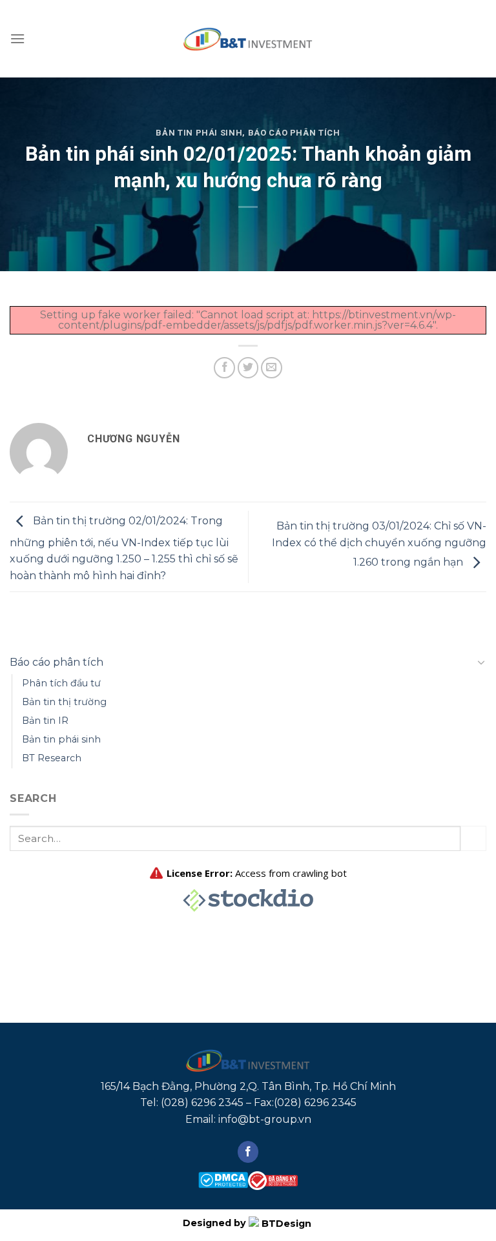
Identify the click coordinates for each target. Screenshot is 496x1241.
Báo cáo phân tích (294, 133)
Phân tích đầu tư (61, 683)
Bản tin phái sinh (199, 133)
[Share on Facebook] (224, 367)
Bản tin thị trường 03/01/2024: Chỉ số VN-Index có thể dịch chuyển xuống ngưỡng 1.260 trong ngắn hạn (379, 544)
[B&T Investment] (248, 38)
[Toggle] (481, 662)
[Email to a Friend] (271, 367)
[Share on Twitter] (248, 367)
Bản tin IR (45, 720)
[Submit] (473, 838)
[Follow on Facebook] (248, 1152)
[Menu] (17, 38)
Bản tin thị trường (64, 702)
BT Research (51, 758)
